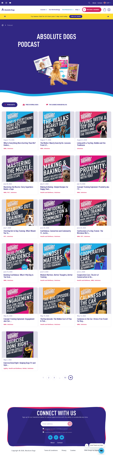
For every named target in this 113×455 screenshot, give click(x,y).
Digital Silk (98, 450)
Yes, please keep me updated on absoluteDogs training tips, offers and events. (58, 432)
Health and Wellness (46, 192)
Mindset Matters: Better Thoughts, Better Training (56, 276)
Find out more (76, 16)
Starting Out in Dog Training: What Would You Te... (20, 232)
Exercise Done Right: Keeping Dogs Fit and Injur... (20, 364)
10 (65, 377)
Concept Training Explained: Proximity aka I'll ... (93, 188)
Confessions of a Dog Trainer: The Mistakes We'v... (90, 232)
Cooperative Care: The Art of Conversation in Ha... (88, 276)
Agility (6, 368)
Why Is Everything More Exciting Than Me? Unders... (20, 144)
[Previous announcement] (5, 16)
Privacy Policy (50, 429)
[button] (89, 3)
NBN (5, 148)
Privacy (64, 450)
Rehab (25, 368)
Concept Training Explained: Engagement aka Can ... (19, 320)
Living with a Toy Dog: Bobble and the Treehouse (91, 144)
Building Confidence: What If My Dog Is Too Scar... (18, 276)
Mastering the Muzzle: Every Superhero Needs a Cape (18, 188)
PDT (8, 192)
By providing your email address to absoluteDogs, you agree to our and (57, 429)
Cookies (73, 450)
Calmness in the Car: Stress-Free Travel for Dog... (92, 320)
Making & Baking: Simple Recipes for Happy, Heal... (54, 188)
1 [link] (43, 377)
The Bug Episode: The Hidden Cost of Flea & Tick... (56, 320)
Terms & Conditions (51, 450)
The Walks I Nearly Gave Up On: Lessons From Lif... (55, 144)
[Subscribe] (70, 424)
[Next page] (70, 377)
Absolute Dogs (30, 451)
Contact (100, 3)
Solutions (10, 148)
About (94, 3)
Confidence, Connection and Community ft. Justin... (55, 232)
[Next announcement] (108, 16)
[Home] (2, 25)
